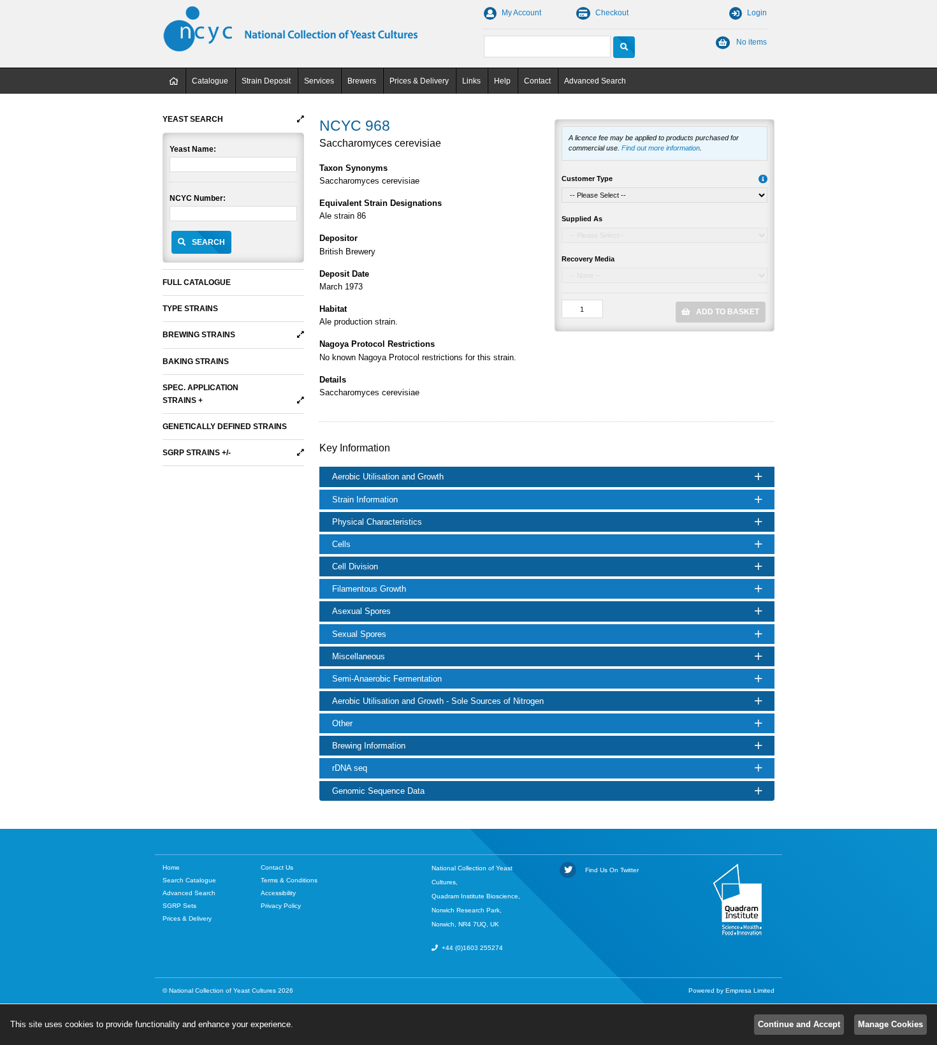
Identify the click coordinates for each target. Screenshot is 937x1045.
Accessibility (278, 892)
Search (208, 242)
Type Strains (190, 308)
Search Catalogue (189, 880)
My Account (521, 12)
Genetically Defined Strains (225, 426)
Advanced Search (595, 81)
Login (757, 12)
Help (502, 81)
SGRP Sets (179, 905)
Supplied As (582, 219)
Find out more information (660, 148)
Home (174, 81)
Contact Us (277, 867)
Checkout (611, 12)
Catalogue (210, 81)
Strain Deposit (266, 81)
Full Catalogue (197, 282)
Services (319, 81)
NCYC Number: (198, 198)
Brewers (361, 81)
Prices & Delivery (419, 81)
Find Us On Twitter (610, 869)
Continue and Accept (799, 1024)
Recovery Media (588, 259)
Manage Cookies (890, 1024)
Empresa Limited (749, 990)
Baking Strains (196, 361)
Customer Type (587, 178)
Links (471, 81)
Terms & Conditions (289, 880)
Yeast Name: (193, 149)
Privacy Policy (281, 905)
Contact (537, 81)
